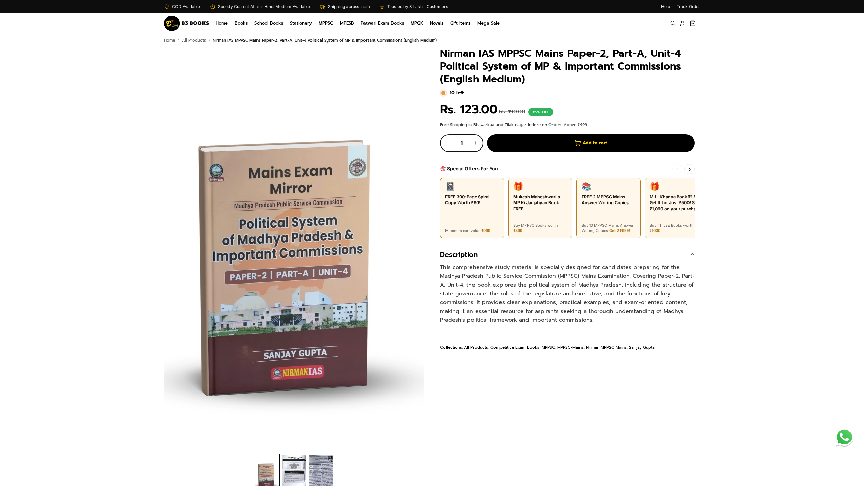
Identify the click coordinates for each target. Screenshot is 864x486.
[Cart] (692, 23)
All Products (476, 347)
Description (459, 254)
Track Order (688, 6)
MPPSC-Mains (570, 347)
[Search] (673, 23)
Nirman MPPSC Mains (606, 347)
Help (665, 6)
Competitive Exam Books (514, 347)
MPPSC (548, 347)
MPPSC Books (533, 225)
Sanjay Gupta (642, 347)
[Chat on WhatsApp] (844, 437)
